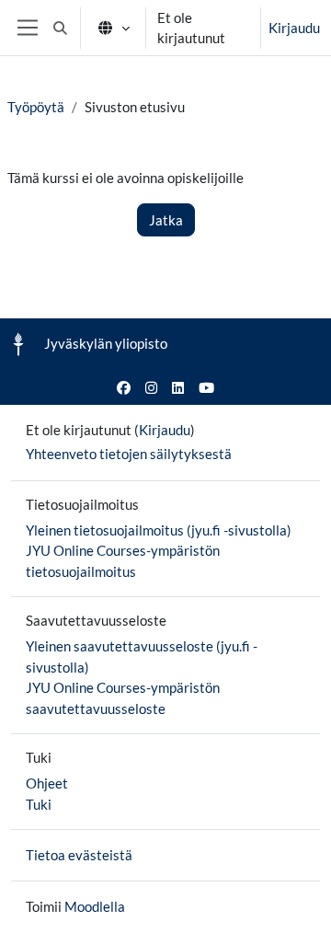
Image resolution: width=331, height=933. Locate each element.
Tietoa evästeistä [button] (79, 855)
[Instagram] (151, 387)
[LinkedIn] (178, 387)
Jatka (166, 220)
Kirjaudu (294, 27)
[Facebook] (124, 387)
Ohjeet (47, 783)
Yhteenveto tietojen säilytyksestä (129, 453)
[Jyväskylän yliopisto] (18, 344)
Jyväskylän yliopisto (105, 343)
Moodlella (94, 906)
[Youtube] (206, 387)
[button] (60, 27)
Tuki (38, 804)
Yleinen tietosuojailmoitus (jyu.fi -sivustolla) (158, 530)
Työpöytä (35, 106)
